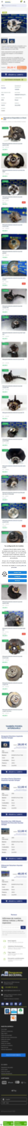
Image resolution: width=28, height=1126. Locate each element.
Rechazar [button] (17, 580)
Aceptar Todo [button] (17, 572)
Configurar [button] (17, 576)
